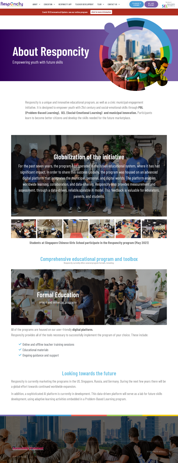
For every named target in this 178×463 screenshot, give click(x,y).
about (35, 4)
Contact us (112, 4)
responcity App (65, 4)
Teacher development (84, 4)
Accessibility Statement (28, 448)
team (99, 4)
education (48, 4)
